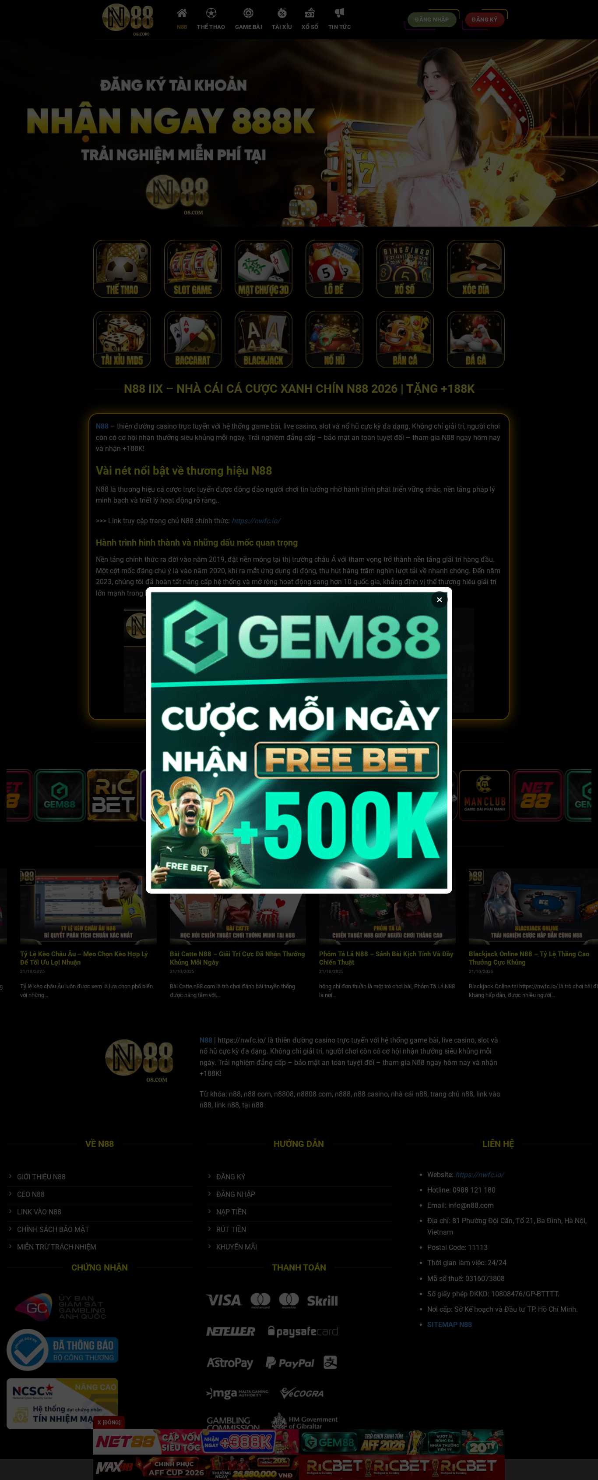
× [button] (439, 599)
